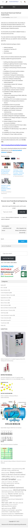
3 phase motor (6, 468)
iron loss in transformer (13, 504)
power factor (5, 511)
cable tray (12, 476)
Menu (14, 6)
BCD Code (3, 287)
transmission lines (18, 515)
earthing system (8, 485)
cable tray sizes (20, 476)
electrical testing (19, 490)
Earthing (17, 483)
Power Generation (5, 317)
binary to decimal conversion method (13, 474)
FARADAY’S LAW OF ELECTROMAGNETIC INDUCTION (12, 500)
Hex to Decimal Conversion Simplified (9, 444)
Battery (2, 285)
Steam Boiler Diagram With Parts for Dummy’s (11, 427)
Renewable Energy (5, 320)
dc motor (15, 481)
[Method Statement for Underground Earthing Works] (6, 165)
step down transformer (8, 513)
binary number (5, 472)
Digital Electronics (5, 297)
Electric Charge (4, 493)
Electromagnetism (16, 496)
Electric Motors (4, 302)
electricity (21, 493)
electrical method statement (13, 488)
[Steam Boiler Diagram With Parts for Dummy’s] (13, 413)
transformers (19, 513)
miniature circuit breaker (8, 510)
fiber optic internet (18, 502)
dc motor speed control (8, 483)
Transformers (4, 322)
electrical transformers (8, 492)
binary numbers (16, 472)
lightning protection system (9, 506)
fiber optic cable (7, 502)
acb (23, 468)
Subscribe (22, 212)
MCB (13, 508)
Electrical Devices (4, 305)
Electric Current (4, 300)
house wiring (5, 504)
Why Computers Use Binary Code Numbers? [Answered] (20, 230)
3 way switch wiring (17, 468)
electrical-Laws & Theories (7, 310)
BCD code (4, 470)
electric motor (5, 495)
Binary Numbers (4, 290)
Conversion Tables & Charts (7, 295)
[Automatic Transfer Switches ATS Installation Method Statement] (6, 181)
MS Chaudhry (6, 17)
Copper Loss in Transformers (7, 481)
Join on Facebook (6, 246)
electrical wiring (19, 492)
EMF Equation (5, 497)
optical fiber (18, 510)
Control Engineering (5, 292)
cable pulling (6, 476)
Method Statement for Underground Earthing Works (5, 171)
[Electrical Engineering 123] (14, 2)
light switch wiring (6, 508)
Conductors (19, 479)
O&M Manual (4, 312)
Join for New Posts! (8, 258)
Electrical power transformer (7, 490)
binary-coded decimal (13, 470)
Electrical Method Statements (12, 217)
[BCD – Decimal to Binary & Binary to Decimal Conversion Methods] (6, 453)
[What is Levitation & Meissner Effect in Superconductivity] (6, 388)
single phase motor (14, 511)
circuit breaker (9, 479)
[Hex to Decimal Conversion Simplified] (6, 437)
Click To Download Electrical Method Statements (14, 145)
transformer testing (7, 515)
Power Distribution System (7, 315)
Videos (2, 325)
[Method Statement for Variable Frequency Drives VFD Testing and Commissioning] (13, 345)
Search (2, 238)
